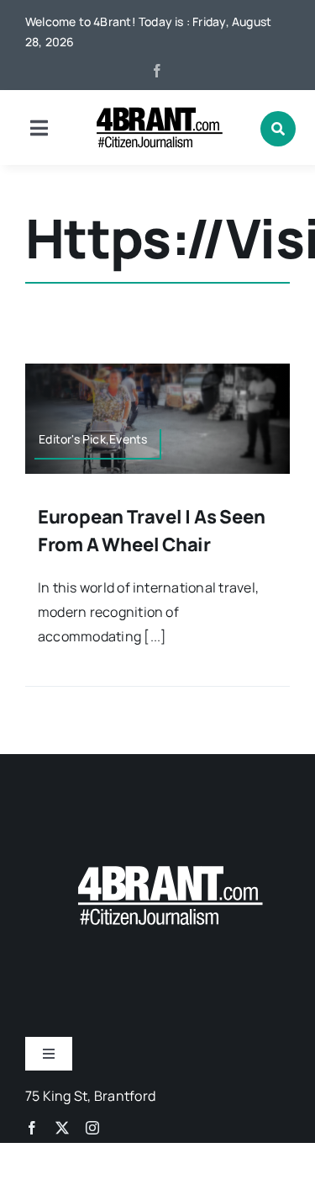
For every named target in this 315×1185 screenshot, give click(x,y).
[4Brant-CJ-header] (158, 113)
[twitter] (62, 1128)
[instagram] (92, 1128)
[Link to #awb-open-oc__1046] (278, 128)
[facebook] (157, 70)
